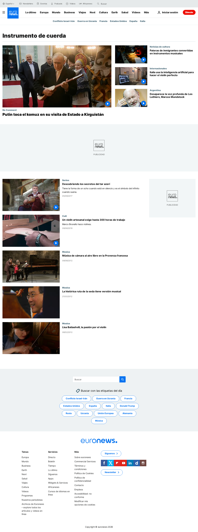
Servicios (53, 452)
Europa (44, 12)
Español (9, 3)
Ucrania (85, 413)
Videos (136, 12)
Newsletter (110, 472)
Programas (27, 495)
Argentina (155, 90)
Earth (115, 12)
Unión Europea (106, 413)
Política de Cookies (84, 473)
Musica (66, 251)
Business (69, 12)
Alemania (127, 413)
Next (92, 12)
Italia (142, 21)
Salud (124, 12)
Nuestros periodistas (32, 500)
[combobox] (114, 3)
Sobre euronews (82, 457)
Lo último (30, 12)
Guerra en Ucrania (87, 21)
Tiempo (52, 465)
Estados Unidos (118, 21)
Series (65, 180)
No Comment (9, 110)
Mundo (56, 12)
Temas (25, 452)
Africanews (53, 487)
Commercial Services (85, 461)
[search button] (98, 3)
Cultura (103, 12)
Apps (50, 478)
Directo (189, 12)
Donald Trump (127, 406)
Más (76, 452)
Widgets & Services (58, 483)
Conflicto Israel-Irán (64, 21)
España (133, 21)
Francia (103, 21)
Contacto (79, 485)
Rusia (69, 413)
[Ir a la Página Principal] (13, 13)
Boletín (51, 461)
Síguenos (52, 474)
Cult (64, 216)
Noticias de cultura (160, 46)
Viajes (82, 12)
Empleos (78, 489)
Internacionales (158, 68)
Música (99, 420)
